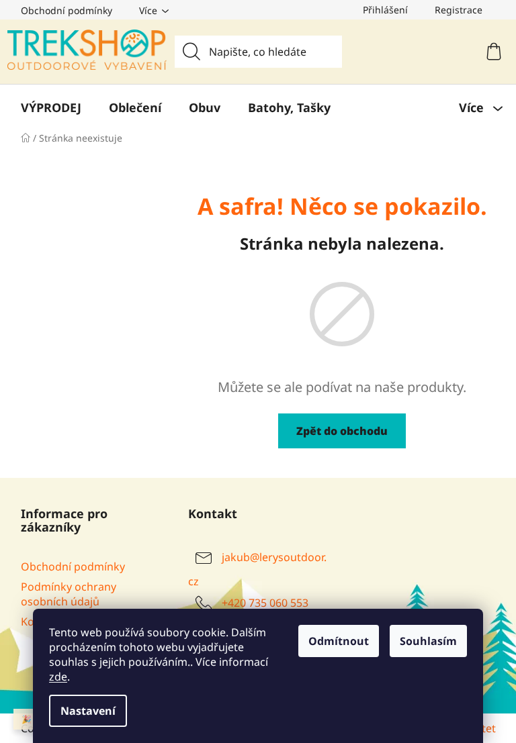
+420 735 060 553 (265, 602)
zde (58, 676)
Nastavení (88, 710)
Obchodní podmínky (66, 10)
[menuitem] (51, 107)
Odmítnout (338, 641)
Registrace (458, 9)
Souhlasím (428, 641)
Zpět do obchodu (342, 431)
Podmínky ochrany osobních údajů (68, 594)
